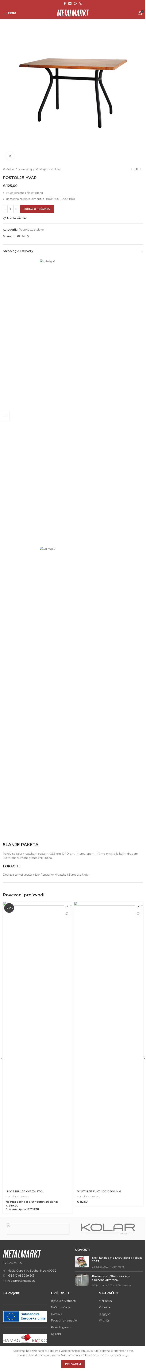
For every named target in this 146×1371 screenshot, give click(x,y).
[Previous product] (131, 169)
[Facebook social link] (65, 3)
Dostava (56, 1314)
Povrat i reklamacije (64, 1320)
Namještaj (25, 169)
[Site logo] (73, 12)
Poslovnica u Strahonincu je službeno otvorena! (111, 1278)
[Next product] (141, 169)
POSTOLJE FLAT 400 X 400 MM (99, 1191)
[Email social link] (70, 3)
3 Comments (123, 1285)
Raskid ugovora (61, 1327)
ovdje (125, 1355)
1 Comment (117, 1266)
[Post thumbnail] (82, 1262)
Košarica (104, 1307)
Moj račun (105, 1301)
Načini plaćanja (61, 1307)
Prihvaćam (73, 1363)
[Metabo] (38, 1228)
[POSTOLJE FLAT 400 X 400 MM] (108, 1044)
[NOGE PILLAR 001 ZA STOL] (37, 1044)
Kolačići (56, 1334)
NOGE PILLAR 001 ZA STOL (25, 1191)
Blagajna (104, 1314)
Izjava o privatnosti (63, 1301)
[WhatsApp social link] (75, 3)
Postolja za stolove (48, 169)
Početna (8, 169)
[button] (66, 907)
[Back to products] (136, 169)
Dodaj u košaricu (37, 208)
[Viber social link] (80, 3)
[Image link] (22, 1253)
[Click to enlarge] (10, 156)
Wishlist (104, 1320)
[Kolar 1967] (108, 1228)
